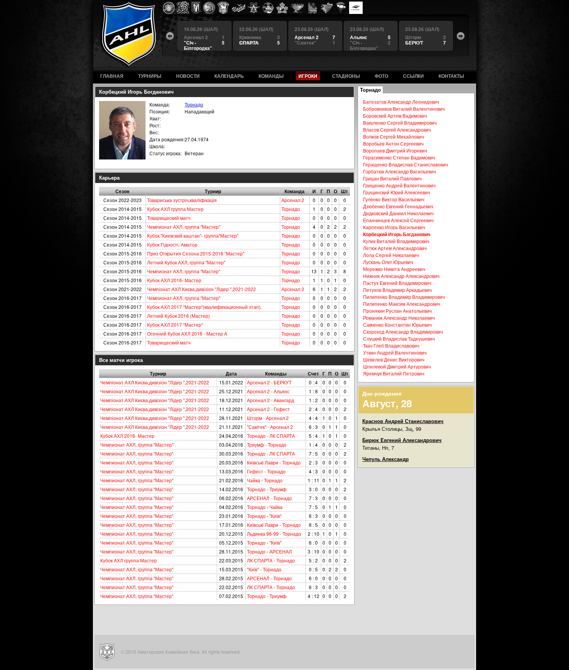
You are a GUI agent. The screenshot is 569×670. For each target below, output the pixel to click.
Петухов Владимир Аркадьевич (397, 289)
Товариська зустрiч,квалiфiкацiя (182, 200)
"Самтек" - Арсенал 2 (270, 426)
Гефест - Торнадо (266, 471)
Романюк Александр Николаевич (399, 317)
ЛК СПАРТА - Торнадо (271, 560)
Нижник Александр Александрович (401, 275)
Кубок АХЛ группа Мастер (175, 209)
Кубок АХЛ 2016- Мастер (174, 280)
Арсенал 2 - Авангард (270, 400)
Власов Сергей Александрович (397, 129)
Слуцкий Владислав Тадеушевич (399, 338)
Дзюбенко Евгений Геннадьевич (398, 206)
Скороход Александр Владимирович (403, 331)
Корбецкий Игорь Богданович (396, 234)
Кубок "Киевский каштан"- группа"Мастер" (192, 235)
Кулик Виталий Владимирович (396, 241)
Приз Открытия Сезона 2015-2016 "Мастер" (195, 253)
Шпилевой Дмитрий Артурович (397, 366)
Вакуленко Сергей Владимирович (400, 122)
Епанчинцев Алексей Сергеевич (398, 220)
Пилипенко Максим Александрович (401, 303)
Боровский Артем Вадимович (395, 115)
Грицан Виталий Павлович (392, 178)
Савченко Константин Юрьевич (397, 324)
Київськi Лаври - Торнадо (274, 462)
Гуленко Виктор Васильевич (393, 199)
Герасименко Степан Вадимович (399, 157)
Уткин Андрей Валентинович (395, 352)
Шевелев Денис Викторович (393, 359)
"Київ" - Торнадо (264, 569)
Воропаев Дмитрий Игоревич (395, 150)
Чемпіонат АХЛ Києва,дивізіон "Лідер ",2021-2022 (201, 289)
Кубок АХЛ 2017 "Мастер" (175, 324)
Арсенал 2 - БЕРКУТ (269, 382)
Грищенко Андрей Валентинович (399, 185)
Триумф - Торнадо (266, 444)
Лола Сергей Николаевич (391, 255)
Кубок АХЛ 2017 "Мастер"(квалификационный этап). (204, 306)
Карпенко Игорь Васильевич (394, 227)
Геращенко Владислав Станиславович (405, 164)
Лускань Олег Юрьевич (388, 262)
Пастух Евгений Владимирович (397, 282)
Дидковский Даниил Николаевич (398, 213)
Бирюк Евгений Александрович (402, 440)
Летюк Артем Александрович (395, 248)
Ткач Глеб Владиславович (391, 345)
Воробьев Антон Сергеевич (393, 143)
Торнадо (194, 104)
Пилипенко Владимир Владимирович (404, 296)
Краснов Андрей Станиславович (403, 421)
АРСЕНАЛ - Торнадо (269, 498)
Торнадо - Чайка (265, 507)
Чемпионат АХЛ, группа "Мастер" (183, 226)
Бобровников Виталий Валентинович (404, 108)
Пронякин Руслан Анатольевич (397, 310)
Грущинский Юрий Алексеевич (396, 192)
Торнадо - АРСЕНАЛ (269, 551)
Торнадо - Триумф (266, 489)
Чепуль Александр (385, 459)
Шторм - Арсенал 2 (268, 418)
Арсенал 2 (292, 200)
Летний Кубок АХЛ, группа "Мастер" (186, 262)
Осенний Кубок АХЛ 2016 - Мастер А (187, 333)
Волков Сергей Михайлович (393, 136)
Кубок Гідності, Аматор (172, 244)
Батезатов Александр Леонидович (401, 101)
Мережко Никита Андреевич (394, 269)
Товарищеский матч (168, 217)
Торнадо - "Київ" (264, 515)
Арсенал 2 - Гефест (268, 409)
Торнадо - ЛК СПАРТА (271, 435)
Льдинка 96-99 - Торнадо (274, 533)
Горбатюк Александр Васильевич (399, 171)
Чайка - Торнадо (265, 480)
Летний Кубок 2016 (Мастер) (178, 315)
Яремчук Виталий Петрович (393, 373)
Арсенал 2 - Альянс (268, 391)
